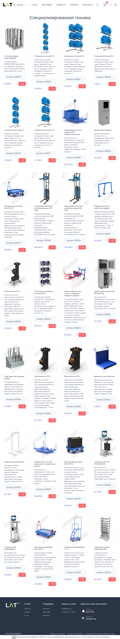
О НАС (35, 5)
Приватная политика (57, 634)
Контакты (46, 609)
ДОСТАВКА (47, 5)
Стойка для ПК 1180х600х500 (10, 548)
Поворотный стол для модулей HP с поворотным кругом (73, 132)
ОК (14, 637)
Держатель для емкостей (104, 376)
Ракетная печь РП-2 (72, 376)
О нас (26, 615)
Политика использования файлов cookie (100, 634)
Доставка (46, 612)
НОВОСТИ (60, 5)
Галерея (27, 612)
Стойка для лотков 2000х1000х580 (101, 548)
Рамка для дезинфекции (14, 462)
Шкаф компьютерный (102, 130)
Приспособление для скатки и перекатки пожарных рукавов (72, 293)
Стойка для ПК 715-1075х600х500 (102, 463)
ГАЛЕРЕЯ (74, 5)
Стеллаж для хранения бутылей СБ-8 (43, 292)
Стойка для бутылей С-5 (44, 56)
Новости (27, 609)
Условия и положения (75, 634)
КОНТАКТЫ (88, 5)
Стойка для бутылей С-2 (104, 56)
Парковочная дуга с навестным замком (102, 207)
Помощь (46, 615)
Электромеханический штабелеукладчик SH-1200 (43, 208)
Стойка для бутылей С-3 (44, 130)
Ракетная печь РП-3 (42, 376)
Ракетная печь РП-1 (12, 291)
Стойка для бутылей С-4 (14, 130)
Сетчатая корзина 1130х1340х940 (11, 57)
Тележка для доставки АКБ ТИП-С (43, 548)
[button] (97, 4)
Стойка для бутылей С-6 (74, 56)
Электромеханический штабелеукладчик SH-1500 (73, 208)
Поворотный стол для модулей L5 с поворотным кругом (44, 464)
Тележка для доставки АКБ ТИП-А (73, 463)
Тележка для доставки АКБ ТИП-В (13, 207)
